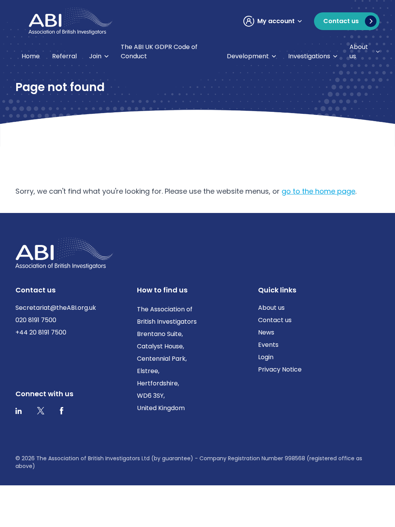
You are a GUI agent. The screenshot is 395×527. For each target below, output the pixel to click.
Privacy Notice (280, 369)
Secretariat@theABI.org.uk (55, 307)
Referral (64, 56)
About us (358, 51)
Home (31, 56)
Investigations (309, 56)
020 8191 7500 (35, 320)
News (266, 332)
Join (95, 56)
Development (248, 56)
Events (268, 344)
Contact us (275, 320)
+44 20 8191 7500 (40, 332)
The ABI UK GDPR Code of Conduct (159, 51)
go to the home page (318, 191)
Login (265, 357)
